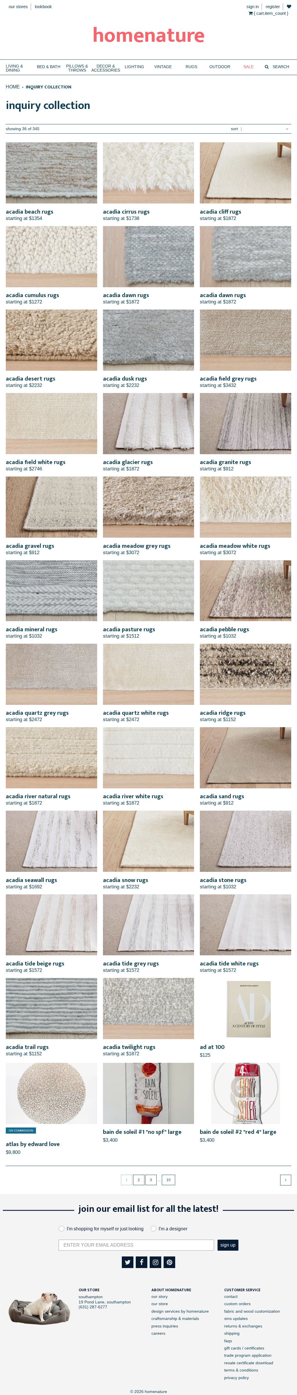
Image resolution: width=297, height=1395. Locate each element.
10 (168, 1180)
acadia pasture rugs (129, 629)
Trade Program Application (247, 1355)
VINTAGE (163, 67)
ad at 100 (212, 1047)
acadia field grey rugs (228, 379)
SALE (248, 67)
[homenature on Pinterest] (169, 1262)
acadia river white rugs (133, 796)
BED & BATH (48, 67)
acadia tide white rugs (229, 964)
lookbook (43, 6)
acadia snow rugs (125, 880)
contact (231, 1296)
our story (159, 1296)
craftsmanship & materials (175, 1318)
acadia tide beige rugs (35, 964)
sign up (228, 1245)
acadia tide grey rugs (131, 964)
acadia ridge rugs (223, 713)
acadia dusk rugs (125, 379)
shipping (232, 1333)
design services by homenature (180, 1311)
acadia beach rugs (29, 212)
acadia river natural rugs (38, 796)
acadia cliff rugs (220, 212)
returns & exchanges (243, 1326)
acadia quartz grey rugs (37, 713)
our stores (18, 6)
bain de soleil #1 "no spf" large (142, 1132)
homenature (149, 36)
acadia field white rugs (36, 462)
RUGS (191, 67)
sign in (253, 6)
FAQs (228, 1340)
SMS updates (236, 1318)
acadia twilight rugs (129, 1047)
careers (158, 1333)
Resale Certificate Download (248, 1363)
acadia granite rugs (225, 462)
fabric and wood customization (252, 1311)
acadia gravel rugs (30, 546)
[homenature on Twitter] (127, 1262)
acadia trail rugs (27, 1047)
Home (13, 86)
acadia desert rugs (30, 379)
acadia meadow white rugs (235, 546)
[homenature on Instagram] (155, 1262)
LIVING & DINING (14, 68)
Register (273, 6)
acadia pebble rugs (224, 629)
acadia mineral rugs (31, 629)
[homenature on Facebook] (141, 1262)
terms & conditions (241, 1370)
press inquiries (164, 1326)
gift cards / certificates (244, 1348)
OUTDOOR (219, 67)
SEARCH (280, 67)
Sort (234, 128)
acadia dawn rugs (126, 295)
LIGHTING (134, 67)
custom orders (237, 1303)
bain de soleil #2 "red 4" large (238, 1132)
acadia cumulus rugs (32, 295)
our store (159, 1303)
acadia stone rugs (223, 880)
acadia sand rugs (222, 796)
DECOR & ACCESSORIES (105, 68)
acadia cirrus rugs (126, 212)
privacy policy (236, 1377)
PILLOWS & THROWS (77, 68)
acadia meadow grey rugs (137, 546)
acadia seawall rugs (31, 880)
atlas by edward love (33, 1144)
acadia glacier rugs (128, 462)
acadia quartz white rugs (136, 713)
